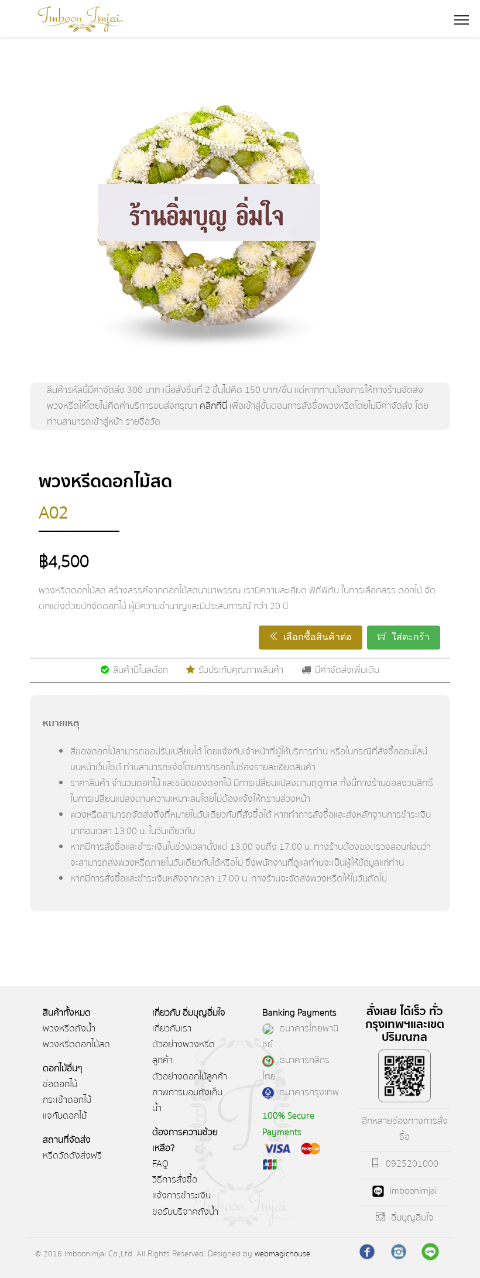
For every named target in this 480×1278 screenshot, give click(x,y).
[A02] (240, 224)
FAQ (160, 1163)
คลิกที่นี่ (213, 406)
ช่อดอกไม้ (60, 1084)
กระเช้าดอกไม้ (67, 1100)
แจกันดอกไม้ (65, 1115)
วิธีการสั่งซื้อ (174, 1179)
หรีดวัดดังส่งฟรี (72, 1155)
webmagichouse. (283, 1254)
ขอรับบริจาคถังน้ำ (185, 1211)
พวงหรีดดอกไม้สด (76, 1044)
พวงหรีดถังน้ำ (69, 1028)
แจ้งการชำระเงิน (181, 1195)
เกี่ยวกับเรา (171, 1028)
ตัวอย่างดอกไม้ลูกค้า (189, 1076)
